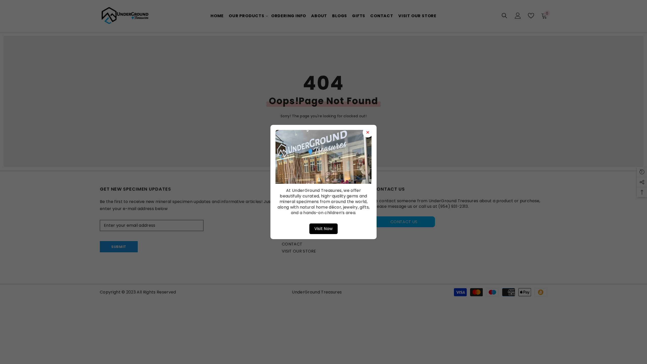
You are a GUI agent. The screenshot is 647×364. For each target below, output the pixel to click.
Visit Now (323, 229)
